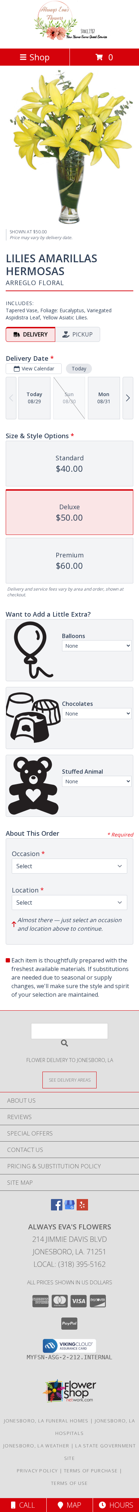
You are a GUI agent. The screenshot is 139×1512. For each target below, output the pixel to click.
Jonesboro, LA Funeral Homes (46, 1420)
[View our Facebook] (56, 1208)
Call (25, 1505)
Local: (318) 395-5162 (69, 1264)
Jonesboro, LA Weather (36, 1445)
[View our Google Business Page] (69, 1208)
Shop (40, 57)
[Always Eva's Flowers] (69, 38)
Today (79, 368)
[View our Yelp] (82, 1208)
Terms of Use (69, 1483)
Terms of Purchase (91, 1470)
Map (72, 1505)
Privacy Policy (37, 1470)
